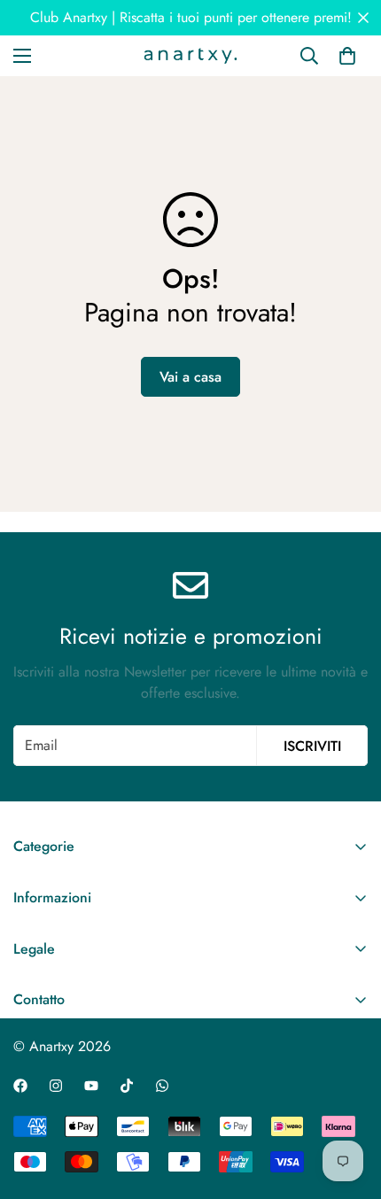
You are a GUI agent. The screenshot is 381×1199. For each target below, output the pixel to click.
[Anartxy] (190, 55)
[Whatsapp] (162, 1086)
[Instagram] (56, 1086)
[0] (347, 55)
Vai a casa (190, 377)
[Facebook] (20, 1086)
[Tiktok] (127, 1086)
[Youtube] (91, 1086)
